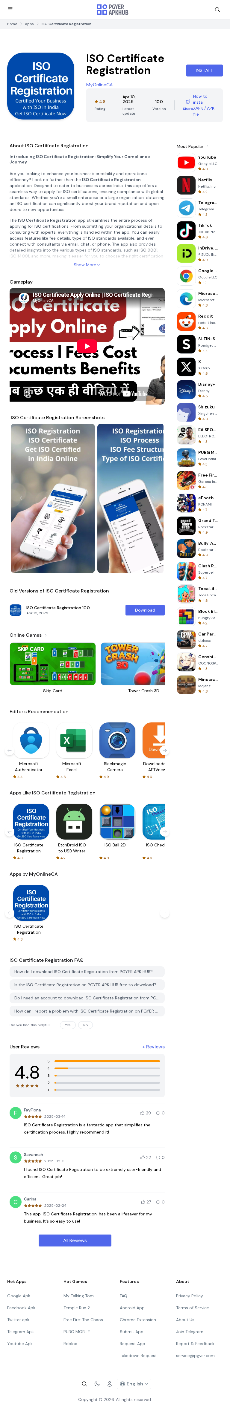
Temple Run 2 (76, 1307)
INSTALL (204, 70)
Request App (132, 1343)
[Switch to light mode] (97, 1384)
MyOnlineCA (99, 85)
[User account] (109, 1384)
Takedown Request (138, 1355)
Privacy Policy (189, 1295)
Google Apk (18, 1295)
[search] (217, 9)
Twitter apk (18, 1319)
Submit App (131, 1331)
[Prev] (21, 498)
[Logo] (112, 10)
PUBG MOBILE (76, 1331)
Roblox (70, 1343)
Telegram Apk (20, 1331)
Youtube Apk (20, 1343)
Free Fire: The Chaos (83, 1319)
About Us (185, 1319)
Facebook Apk (21, 1307)
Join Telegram (189, 1331)
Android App (132, 1307)
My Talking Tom (78, 1295)
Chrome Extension (138, 1319)
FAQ (123, 1295)
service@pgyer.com (195, 1355)
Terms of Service (192, 1307)
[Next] (153, 498)
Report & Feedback (195, 1343)
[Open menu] (10, 9)
